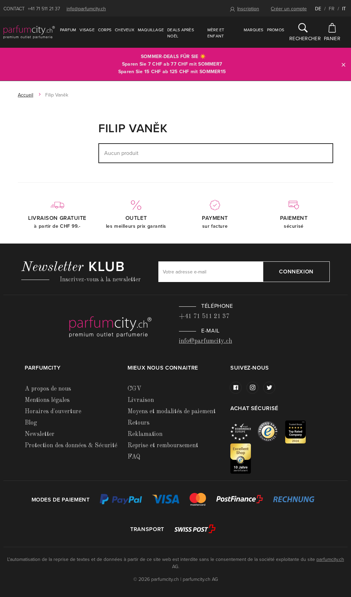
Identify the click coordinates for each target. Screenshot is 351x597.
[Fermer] (343, 64)
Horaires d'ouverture (53, 411)
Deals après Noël (180, 32)
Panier (332, 39)
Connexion (296, 271)
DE (318, 9)
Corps (104, 29)
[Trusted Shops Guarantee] (271, 432)
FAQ (134, 457)
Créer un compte (289, 9)
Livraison (141, 400)
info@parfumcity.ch (86, 9)
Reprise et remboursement (163, 445)
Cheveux (124, 29)
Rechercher (303, 39)
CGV (134, 389)
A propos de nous (48, 389)
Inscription (248, 9)
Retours (138, 423)
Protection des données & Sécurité (71, 445)
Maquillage (151, 29)
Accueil (25, 95)
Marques (254, 29)
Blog (31, 423)
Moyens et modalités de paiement (172, 411)
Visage (87, 29)
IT (344, 9)
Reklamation (145, 434)
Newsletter (40, 434)
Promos (275, 29)
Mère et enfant (216, 32)
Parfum (68, 29)
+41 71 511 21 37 (44, 9)
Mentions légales (47, 400)
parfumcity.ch (330, 559)
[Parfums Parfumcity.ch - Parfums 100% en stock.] (29, 32)
